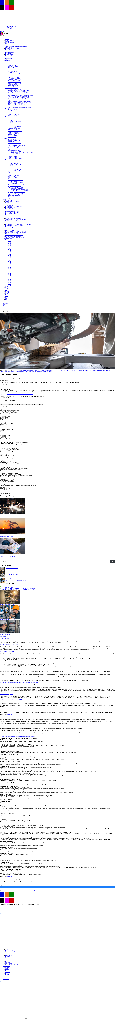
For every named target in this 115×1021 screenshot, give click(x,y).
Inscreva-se (57, 887)
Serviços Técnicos (29, 371)
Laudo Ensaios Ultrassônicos (12, 574)
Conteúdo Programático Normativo (7, 404)
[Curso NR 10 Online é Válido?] (7, 586)
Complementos (34, 404)
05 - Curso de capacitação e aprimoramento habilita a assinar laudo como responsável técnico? (19, 682)
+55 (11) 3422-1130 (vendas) (9, 27)
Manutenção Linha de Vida (12, 568)
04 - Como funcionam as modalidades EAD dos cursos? (12, 669)
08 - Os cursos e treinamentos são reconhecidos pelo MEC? (12, 716)
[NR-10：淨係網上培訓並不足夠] (10, 612)
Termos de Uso (47, 890)
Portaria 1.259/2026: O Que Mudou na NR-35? (16, 580)
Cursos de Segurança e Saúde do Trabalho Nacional (41, 370)
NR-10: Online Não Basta (5, 634)
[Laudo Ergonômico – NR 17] (2, 579)
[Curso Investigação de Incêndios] (2, 572)
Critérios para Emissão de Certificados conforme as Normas (20, 394)
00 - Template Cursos (25, 370)
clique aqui (9, 876)
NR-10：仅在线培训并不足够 (7, 604)
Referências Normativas (25, 404)
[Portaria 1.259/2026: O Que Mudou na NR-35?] (2, 581)
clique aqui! (9, 714)
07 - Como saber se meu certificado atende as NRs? (11, 699)
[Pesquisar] (112, 561)
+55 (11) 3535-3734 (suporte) (9, 28)
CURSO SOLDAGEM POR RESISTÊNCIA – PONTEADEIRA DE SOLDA (14, 516)
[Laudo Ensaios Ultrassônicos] (2, 576)
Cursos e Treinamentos (57, 370)
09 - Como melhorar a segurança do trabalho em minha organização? (14, 725)
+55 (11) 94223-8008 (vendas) (9, 26)
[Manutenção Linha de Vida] (2, 568)
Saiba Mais (40, 404)
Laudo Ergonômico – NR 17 (12, 578)
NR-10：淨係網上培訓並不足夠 (7, 619)
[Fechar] (2, 19)
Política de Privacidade (38, 890)
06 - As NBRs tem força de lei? (6, 694)
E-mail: (1, 884)
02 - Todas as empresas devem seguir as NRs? (9, 644)
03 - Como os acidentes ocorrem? (7, 651)
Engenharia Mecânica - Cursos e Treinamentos (92, 370)
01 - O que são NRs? (4, 638)
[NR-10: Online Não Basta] (10, 627)
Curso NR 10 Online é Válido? (6, 587)
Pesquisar (2, 559)
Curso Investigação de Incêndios (13, 570)
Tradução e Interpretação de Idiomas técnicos (42, 371)
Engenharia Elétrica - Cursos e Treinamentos (72, 370)
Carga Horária (17, 404)
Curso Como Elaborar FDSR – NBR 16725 (8, 556)
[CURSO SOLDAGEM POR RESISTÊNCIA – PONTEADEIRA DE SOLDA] (17, 588)
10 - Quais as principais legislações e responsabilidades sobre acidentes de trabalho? (17, 736)
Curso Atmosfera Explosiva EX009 (6, 536)
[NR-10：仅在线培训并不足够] (10, 597)
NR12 (103, 370)
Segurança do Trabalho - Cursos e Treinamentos (14, 371)
